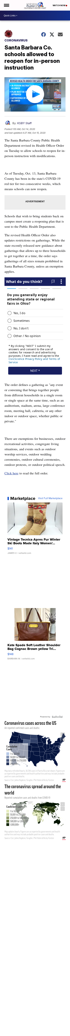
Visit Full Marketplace (50, 498)
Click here (11, 473)
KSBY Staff (24, 123)
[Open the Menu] (6, 5)
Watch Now (59, 5)
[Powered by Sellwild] (57, 717)
